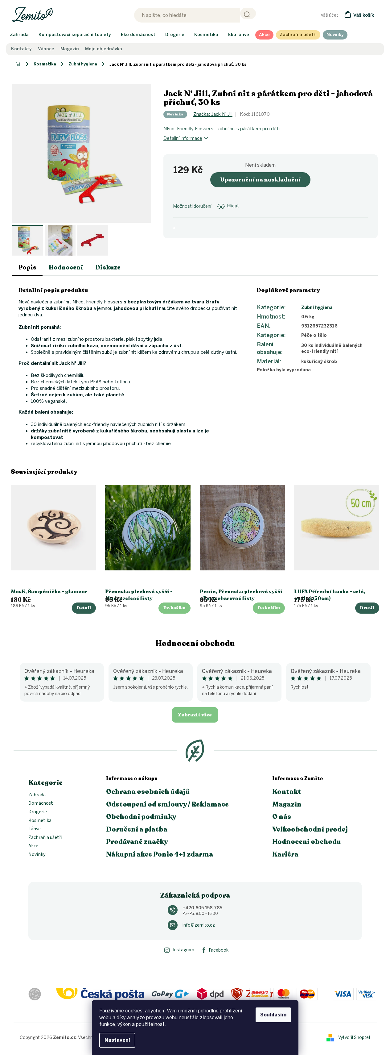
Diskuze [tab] (108, 267)
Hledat (248, 13)
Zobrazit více (195, 714)
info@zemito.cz (199, 925)
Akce (33, 846)
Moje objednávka (103, 49)
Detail (84, 608)
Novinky (36, 854)
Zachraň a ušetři (45, 837)
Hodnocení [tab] (66, 267)
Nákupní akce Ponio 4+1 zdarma (159, 854)
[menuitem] (19, 35)
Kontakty (21, 49)
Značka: (212, 114)
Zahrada (37, 795)
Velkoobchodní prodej (310, 829)
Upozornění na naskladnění (260, 179)
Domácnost (40, 803)
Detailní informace (182, 138)
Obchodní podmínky (141, 816)
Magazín (69, 49)
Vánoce (46, 49)
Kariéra (285, 854)
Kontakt (286, 791)
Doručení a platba (136, 829)
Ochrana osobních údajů (148, 791)
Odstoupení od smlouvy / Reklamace (167, 804)
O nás (281, 816)
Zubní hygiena (317, 307)
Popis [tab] (27, 267)
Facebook (218, 950)
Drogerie (37, 812)
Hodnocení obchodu (195, 643)
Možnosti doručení (192, 206)
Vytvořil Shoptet (354, 1037)
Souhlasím (273, 1015)
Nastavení (117, 1040)
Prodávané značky (137, 841)
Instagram (183, 950)
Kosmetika (39, 821)
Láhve (34, 829)
